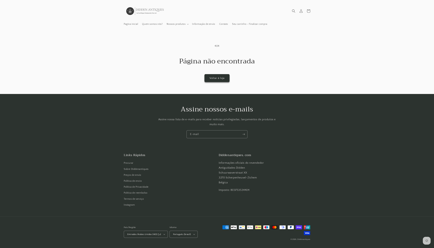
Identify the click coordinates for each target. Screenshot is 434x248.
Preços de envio (132, 175)
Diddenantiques (303, 239)
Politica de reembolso (135, 193)
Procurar (128, 163)
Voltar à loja (217, 78)
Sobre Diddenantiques (136, 169)
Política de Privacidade (136, 187)
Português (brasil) (182, 234)
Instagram (129, 205)
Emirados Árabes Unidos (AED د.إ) (144, 234)
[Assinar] (243, 134)
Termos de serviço (134, 199)
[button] (177, 24)
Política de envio (133, 181)
